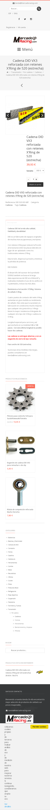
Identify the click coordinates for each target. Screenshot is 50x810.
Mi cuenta (22, 27)
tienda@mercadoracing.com (26, 3)
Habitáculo (11, 559)
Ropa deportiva (13, 595)
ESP (9, 13)
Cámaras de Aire (13, 545)
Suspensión (12, 598)
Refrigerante (12, 591)
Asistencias (11, 538)
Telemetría (11, 602)
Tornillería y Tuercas (14, 606)
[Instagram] (31, 19)
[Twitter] (25, 19)
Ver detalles (7, 805)
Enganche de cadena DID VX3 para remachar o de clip (18, 464)
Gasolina (11, 555)
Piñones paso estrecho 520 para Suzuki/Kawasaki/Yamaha (20, 417)
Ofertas (10, 577)
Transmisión (16, 72)
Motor (10, 570)
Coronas (17, 620)
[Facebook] (19, 19)
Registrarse (10, 27)
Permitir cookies (39, 726)
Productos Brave (13, 588)
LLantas (10, 566)
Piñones (17, 631)
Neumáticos (12, 573)
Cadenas (38, 72)
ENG (16, 13)
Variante (30, 171)
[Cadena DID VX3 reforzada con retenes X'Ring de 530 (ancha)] (20, 84)
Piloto (10, 584)
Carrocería (11, 548)
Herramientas (12, 563)
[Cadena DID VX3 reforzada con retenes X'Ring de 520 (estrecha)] (25, 115)
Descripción (12, 222)
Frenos (10, 552)
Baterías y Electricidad (15, 541)
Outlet (10, 581)
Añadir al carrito (35, 184)
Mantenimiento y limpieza (23, 627)
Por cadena (27, 72)
